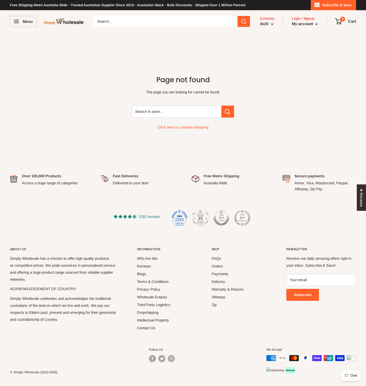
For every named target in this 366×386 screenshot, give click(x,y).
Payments (220, 274)
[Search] (244, 21)
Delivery (218, 281)
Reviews (144, 266)
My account (303, 24)
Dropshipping (147, 312)
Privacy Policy (148, 289)
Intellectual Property (153, 320)
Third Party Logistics (153, 305)
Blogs (141, 274)
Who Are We (147, 258)
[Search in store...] (227, 112)
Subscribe (302, 295)
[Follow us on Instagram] (171, 358)
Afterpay (218, 297)
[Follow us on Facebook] (152, 358)
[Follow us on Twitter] (161, 358)
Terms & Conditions (153, 281)
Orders (217, 266)
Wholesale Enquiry (152, 297)
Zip (214, 305)
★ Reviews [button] (361, 198)
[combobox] (165, 21)
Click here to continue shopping (183, 127)
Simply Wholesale (26, 372)
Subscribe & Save (337, 5)
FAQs (216, 258)
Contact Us (146, 328)
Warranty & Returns (228, 289)
